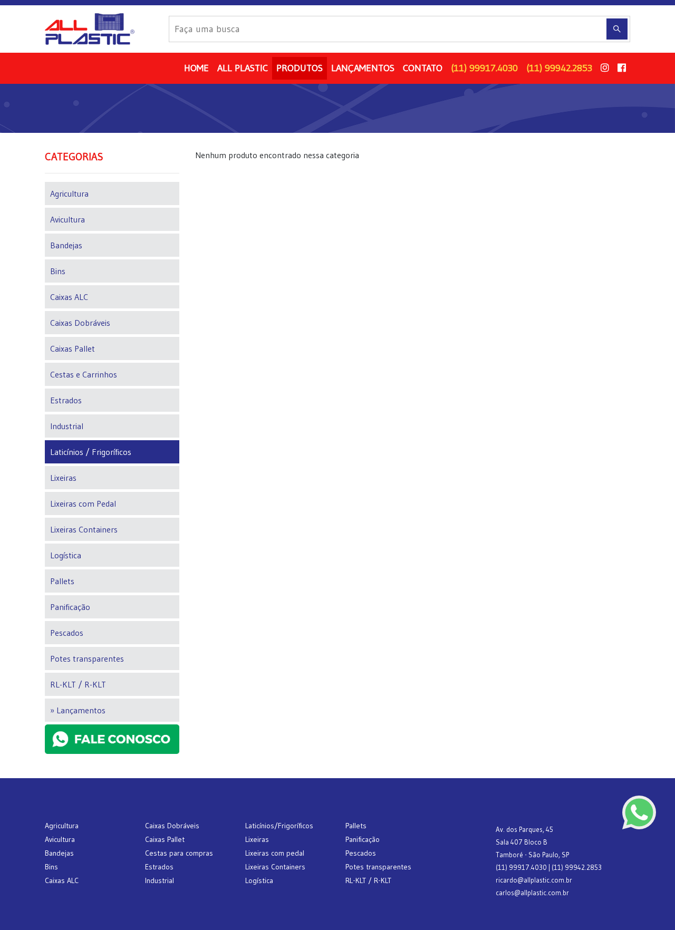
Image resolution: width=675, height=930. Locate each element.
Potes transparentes (87, 658)
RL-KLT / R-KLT (78, 684)
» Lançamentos (77, 710)
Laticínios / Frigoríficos (90, 452)
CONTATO (422, 68)
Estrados (66, 400)
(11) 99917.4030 (484, 68)
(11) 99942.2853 (559, 68)
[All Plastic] (102, 29)
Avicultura (67, 219)
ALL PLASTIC (242, 68)
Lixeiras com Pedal (83, 503)
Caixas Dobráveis (80, 322)
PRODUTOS (299, 68)
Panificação (70, 607)
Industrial (66, 426)
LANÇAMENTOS (362, 68)
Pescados (66, 632)
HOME (196, 68)
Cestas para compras (179, 853)
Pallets (62, 581)
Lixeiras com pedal (274, 853)
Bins (57, 271)
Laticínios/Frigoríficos (279, 825)
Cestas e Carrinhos (83, 374)
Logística (65, 555)
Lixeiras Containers (84, 529)
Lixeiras (63, 477)
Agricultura (69, 193)
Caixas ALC (69, 297)
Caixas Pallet (72, 348)
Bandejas (66, 245)
